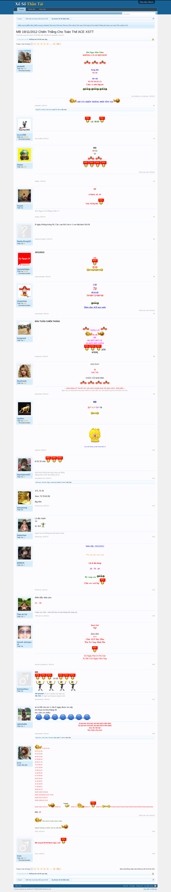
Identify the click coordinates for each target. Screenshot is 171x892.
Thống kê (102, 25)
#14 (153, 590)
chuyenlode (22, 301)
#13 (153, 536)
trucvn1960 (21, 135)
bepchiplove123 (23, 475)
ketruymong (22, 508)
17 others (62, 737)
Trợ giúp (132, 886)
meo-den (45, 737)
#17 (153, 699)
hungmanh (21, 338)
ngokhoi (20, 419)
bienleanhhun (22, 689)
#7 (154, 313)
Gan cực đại (111, 25)
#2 (154, 138)
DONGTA (20, 563)
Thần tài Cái (22, 614)
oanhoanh (53, 482)
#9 (154, 394)
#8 (154, 356)
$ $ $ (19, 763)
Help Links (42, 9)
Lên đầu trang (148, 886)
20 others (63, 482)
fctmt (19, 856)
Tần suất (120, 25)
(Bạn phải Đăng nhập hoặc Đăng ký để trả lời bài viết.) (137, 869)
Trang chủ (139, 886)
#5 (154, 239)
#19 (153, 831)
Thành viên (31, 9)
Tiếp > (59, 44)
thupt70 (38, 109)
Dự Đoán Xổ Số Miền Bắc (35, 35)
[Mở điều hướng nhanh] (153, 19)
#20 (153, 853)
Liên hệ (125, 886)
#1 (154, 105)
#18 (153, 733)
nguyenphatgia (23, 269)
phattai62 (55, 35)
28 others (58, 109)
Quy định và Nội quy (150, 889)
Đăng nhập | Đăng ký (146, 2)
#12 (153, 506)
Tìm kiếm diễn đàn (22, 12)
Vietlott (45, 25)
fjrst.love (49, 109)
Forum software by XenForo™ (32, 889)
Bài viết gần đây (35, 12)
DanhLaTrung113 (24, 241)
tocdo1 (43, 109)
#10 (153, 450)
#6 (154, 276)
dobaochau (21, 535)
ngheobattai (22, 724)
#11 (154, 478)
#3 (154, 181)
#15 (153, 616)
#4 (154, 217)
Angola (20, 206)
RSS (155, 886)
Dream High (46, 482)
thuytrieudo (22, 381)
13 (54, 44)
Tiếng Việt (18, 886)
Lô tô (126, 25)
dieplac (20, 165)
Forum (21, 9)
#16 (153, 664)
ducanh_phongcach (24, 643)
